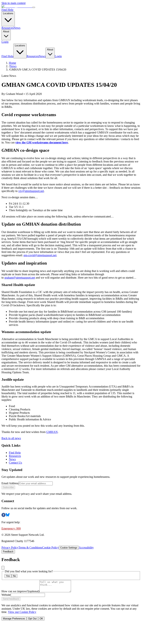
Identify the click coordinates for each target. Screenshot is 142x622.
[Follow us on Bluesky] (8, 516)
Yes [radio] (8, 576)
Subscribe (8, 487)
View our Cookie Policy (22, 612)
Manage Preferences (14, 618)
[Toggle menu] (33, 7)
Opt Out (32, 618)
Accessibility (86, 547)
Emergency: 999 (11, 528)
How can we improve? (20, 591)
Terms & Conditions (30, 547)
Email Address (9, 483)
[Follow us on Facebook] (3, 516)
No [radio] (14, 576)
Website (6, 594)
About (6, 31)
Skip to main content (13, 3)
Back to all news (11, 438)
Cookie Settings (68, 547)
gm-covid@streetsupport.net (39, 255)
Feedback (8, 551)
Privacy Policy (9, 547)
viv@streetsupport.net (31, 191)
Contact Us (15, 462)
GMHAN (52, 431)
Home (12, 62)
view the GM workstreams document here (41, 142)
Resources (7, 27)
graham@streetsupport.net (19, 277)
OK (41, 618)
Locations (8, 13)
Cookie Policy (50, 547)
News (16, 27)
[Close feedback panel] (2, 568)
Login (5, 41)
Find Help (7, 9)
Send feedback (11, 598)
